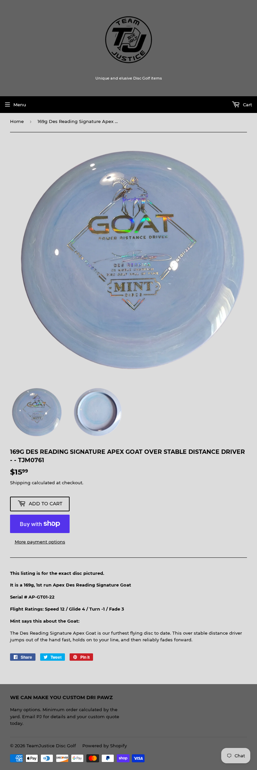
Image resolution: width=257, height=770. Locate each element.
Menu (19, 104)
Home (17, 121)
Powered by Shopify (104, 745)
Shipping (20, 482)
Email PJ (32, 716)
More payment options (40, 541)
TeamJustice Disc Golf (51, 745)
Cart (247, 104)
